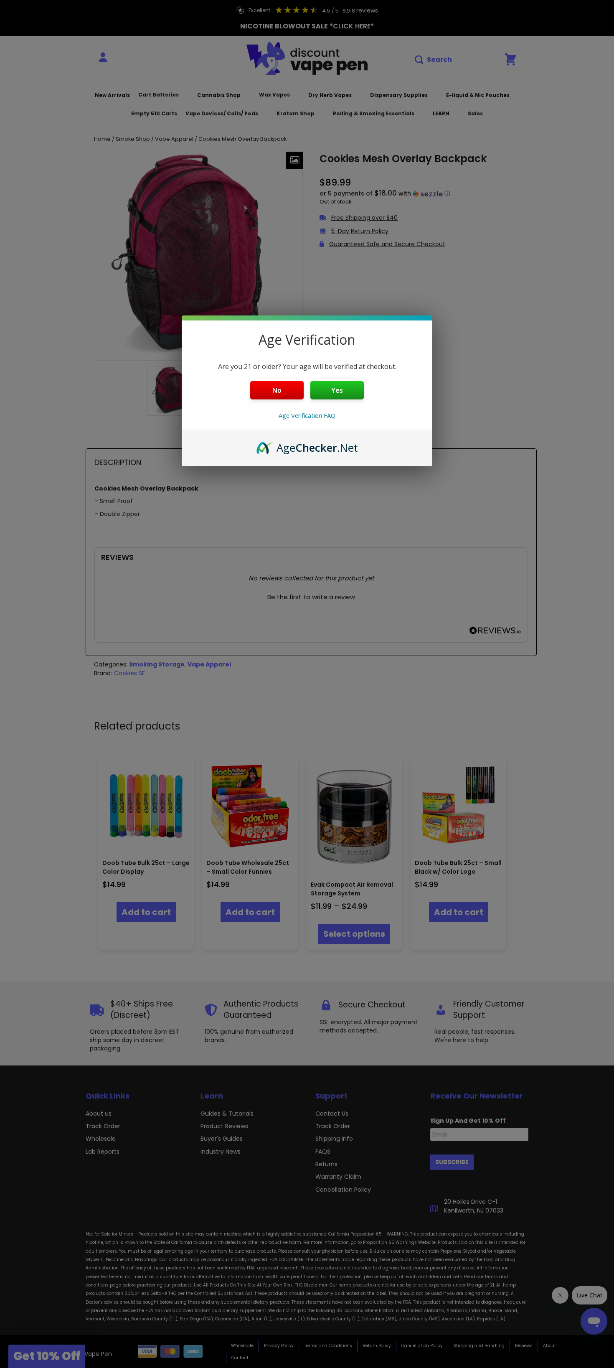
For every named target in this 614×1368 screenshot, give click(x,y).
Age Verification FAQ (307, 416)
